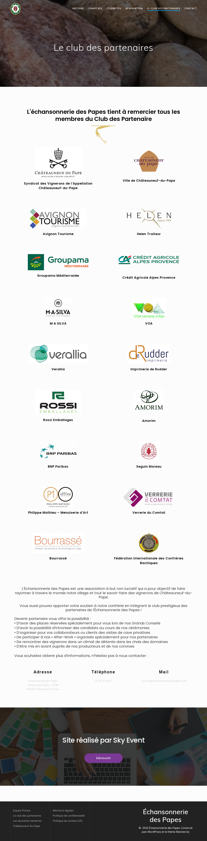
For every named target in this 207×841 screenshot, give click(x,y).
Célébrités (114, 8)
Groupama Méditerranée (58, 275)
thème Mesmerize (178, 832)
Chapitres (95, 8)
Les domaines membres (27, 821)
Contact (191, 8)
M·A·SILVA (58, 323)
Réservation (134, 8)
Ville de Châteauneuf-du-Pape (149, 180)
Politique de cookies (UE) (67, 821)
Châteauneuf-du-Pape (26, 826)
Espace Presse (21, 810)
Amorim (149, 421)
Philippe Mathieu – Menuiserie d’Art (58, 512)
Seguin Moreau (149, 466)
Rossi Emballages (58, 420)
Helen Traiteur (149, 234)
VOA (149, 323)
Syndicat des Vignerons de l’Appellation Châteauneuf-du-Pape (58, 185)
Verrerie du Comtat (148, 512)
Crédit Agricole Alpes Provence (148, 277)
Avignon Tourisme (58, 234)
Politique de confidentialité (69, 815)
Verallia (58, 369)
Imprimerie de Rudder (149, 369)
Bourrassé (58, 558)
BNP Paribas (58, 466)
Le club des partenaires (163, 8)
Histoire (78, 8)
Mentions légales (63, 810)
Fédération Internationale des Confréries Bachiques (149, 560)
